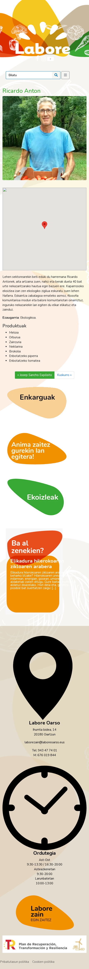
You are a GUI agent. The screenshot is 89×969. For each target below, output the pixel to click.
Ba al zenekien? (27, 547)
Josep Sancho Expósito (36, 375)
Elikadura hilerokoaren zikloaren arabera (37, 564)
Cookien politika (43, 962)
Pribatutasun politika (14, 962)
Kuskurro (63, 375)
